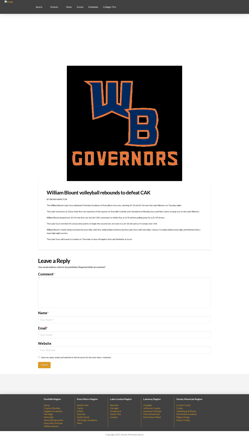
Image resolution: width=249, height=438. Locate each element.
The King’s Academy (87, 420)
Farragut (114, 408)
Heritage (48, 414)
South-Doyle (83, 417)
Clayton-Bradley (52, 408)
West (79, 423)
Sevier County (183, 420)
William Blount (51, 426)
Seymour (81, 414)
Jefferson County (151, 408)
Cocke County (183, 405)
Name (43, 313)
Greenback (115, 411)
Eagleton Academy (53, 411)
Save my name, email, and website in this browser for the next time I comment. (76, 357)
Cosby (179, 408)
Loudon (113, 417)
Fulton (80, 411)
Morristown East (151, 414)
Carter (80, 408)
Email (43, 328)
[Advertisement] (124, 40)
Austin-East (82, 405)
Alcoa (47, 405)
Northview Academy (186, 414)
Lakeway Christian (152, 411)
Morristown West (152, 417)
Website (44, 343)
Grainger (147, 405)
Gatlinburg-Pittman (186, 411)
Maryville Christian (53, 423)
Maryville (48, 417)
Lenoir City (115, 414)
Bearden (114, 405)
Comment (46, 274)
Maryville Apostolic (53, 420)
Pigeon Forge (182, 417)
